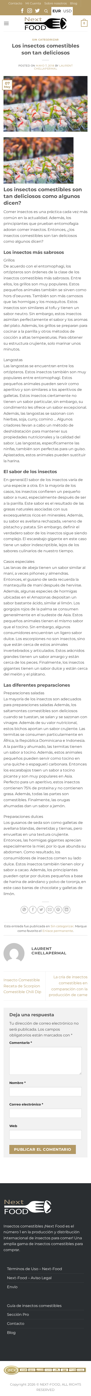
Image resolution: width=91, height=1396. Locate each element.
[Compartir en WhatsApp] (24, 910)
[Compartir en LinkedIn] (66, 910)
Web (13, 1126)
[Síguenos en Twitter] (37, 11)
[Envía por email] (50, 910)
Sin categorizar (45, 39)
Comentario (20, 1043)
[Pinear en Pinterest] (58, 910)
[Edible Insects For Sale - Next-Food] (45, 23)
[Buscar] (46, 11)
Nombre (17, 1083)
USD (67, 11)
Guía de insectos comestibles (34, 1306)
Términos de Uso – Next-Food (34, 1269)
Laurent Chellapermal (53, 67)
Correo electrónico (26, 1104)
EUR (56, 11)
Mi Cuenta (33, 3)
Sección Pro (18, 1314)
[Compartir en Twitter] (41, 910)
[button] (6, 23)
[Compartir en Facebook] (33, 910)
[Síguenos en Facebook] (22, 11)
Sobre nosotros (55, 3)
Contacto (15, 3)
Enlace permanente (57, 931)
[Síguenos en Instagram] (29, 11)
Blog (73, 3)
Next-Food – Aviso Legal (29, 1278)
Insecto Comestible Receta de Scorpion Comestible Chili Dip (22, 986)
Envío (12, 1287)
